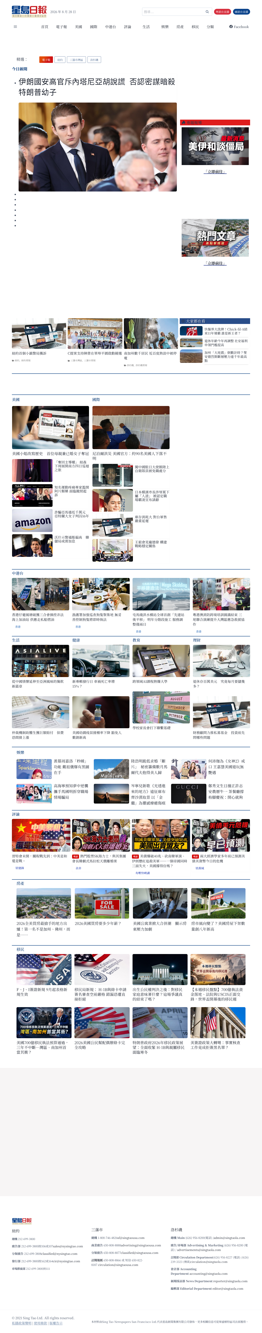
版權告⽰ (56, 1323)
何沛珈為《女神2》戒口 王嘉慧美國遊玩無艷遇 (226, 766)
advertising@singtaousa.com (141, 1245)
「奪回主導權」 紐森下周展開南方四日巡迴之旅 (71, 466)
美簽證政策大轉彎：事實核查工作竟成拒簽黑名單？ (215, 1045)
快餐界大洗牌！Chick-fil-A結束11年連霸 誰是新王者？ (225, 331)
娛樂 (165, 27)
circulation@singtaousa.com (118, 1265)
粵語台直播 (222, 12)
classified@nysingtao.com (59, 1254)
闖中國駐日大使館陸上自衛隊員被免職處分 (152, 469)
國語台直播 (241, 12)
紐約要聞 (25, 360)
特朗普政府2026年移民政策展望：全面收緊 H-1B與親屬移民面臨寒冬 (159, 1047)
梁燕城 (199, 868)
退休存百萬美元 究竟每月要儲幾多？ (219, 684)
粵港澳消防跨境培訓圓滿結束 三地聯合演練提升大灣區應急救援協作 (219, 619)
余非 (78, 868)
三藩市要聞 (90, 360)
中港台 (110, 27)
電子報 (61, 27)
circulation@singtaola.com (208, 1262)
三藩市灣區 (76, 360)
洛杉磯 (130, 365)
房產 (180, 27)
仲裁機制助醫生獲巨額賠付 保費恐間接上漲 (38, 735)
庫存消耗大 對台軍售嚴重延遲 (151, 519)
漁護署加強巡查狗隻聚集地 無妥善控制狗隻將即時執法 (96, 617)
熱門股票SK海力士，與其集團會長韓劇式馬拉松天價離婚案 (99, 858)
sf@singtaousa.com (131, 1238)
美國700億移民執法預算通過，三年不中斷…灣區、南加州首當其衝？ (42, 1047)
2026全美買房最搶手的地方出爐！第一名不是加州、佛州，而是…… (43, 929)
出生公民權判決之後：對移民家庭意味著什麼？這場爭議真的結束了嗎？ (157, 994)
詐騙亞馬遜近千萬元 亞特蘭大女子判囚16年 (71, 514)
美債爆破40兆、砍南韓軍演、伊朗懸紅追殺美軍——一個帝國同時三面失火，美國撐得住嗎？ (159, 861)
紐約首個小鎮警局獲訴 (29, 353)
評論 (16, 814)
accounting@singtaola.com (208, 1273)
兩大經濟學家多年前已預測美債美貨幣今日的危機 (218, 858)
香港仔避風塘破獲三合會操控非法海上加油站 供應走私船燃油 (38, 617)
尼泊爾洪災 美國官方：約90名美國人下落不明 (129, 456)
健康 (76, 640)
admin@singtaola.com (229, 1238)
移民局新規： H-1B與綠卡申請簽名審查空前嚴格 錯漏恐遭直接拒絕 (100, 994)
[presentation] (98, 147)
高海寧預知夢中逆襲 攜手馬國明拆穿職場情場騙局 (71, 791)
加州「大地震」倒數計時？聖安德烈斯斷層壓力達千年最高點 (225, 356)
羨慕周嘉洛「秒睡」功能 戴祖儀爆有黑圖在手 (71, 766)
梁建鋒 (19, 868)
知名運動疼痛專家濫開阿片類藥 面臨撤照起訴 (71, 491)
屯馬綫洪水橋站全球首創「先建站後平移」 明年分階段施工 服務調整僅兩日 (158, 619)
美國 (78, 27)
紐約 (17, 360)
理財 (197, 640)
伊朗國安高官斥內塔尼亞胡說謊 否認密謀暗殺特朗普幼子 (97, 87)
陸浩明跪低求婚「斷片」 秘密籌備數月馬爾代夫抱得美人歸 (149, 766)
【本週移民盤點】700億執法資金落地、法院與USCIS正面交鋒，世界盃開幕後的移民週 (216, 994)
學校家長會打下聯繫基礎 (152, 727)
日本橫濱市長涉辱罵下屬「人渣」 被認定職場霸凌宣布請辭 (152, 495)
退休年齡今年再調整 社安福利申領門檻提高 (226, 343)
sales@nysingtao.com (68, 1246)
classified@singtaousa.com (139, 1253)
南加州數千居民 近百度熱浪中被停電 (150, 355)
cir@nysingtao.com (66, 1261)
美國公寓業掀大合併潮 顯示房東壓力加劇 (160, 926)
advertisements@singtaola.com (199, 1250)
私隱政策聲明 (21, 1323)
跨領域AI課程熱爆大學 (150, 681)
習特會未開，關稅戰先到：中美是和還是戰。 (39, 858)
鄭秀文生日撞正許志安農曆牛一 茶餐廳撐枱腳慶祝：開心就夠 (226, 791)
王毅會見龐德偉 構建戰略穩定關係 (151, 544)
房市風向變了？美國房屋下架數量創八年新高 (218, 926)
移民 (195, 27)
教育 (136, 640)
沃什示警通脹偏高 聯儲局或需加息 (71, 539)
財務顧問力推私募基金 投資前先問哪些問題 (219, 735)
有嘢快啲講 (142, 873)
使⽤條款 (40, 1323)
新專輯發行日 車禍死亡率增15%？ (93, 684)
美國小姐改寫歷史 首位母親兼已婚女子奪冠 (50, 453)
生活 (16, 640)
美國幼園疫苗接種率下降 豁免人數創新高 (97, 735)
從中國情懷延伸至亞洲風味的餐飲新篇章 (38, 684)
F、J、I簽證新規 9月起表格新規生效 (41, 992)
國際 (93, 27)
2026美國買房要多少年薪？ (98, 923)
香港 (18, 627)
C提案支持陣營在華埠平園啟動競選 (95, 353)
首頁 (44, 27)
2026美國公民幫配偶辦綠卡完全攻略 (99, 1045)
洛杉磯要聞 (141, 365)
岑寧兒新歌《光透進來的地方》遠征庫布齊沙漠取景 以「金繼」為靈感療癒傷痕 (148, 794)
